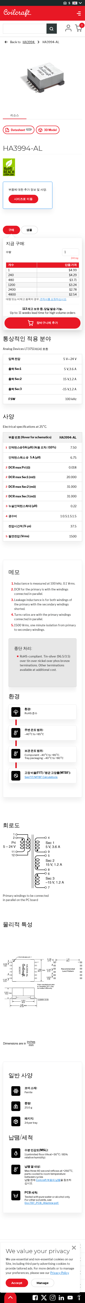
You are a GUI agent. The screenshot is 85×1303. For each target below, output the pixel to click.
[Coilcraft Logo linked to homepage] (42, 13)
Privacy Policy (59, 1273)
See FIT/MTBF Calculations (41, 777)
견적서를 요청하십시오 (53, 299)
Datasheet (18, 130)
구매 (11, 230)
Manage (43, 1283)
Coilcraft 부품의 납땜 (48, 1180)
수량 (8, 252)
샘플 (29, 230)
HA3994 (29, 42)
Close (73, 1247)
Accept (16, 1283)
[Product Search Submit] (52, 28)
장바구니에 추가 (47, 322)
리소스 (14, 115)
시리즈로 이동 (23, 199)
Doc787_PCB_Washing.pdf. (42, 1203)
